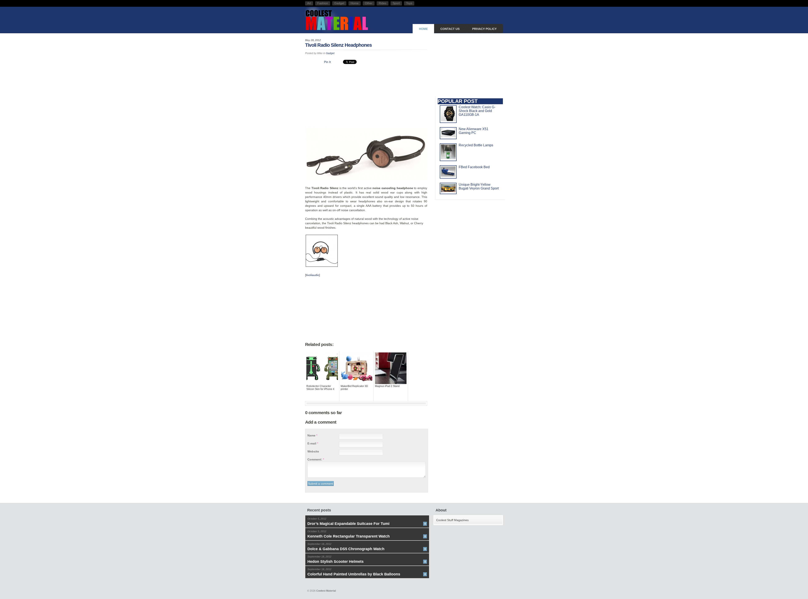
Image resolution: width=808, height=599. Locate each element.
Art (309, 3)
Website (313, 451)
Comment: (315, 459)
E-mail (312, 443)
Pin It (327, 62)
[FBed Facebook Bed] (448, 175)
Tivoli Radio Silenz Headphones (338, 45)
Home (355, 3)
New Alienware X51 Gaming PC (473, 131)
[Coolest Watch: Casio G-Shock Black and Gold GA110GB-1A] (448, 120)
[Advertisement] (366, 96)
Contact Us (450, 29)
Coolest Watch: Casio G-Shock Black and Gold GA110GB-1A (477, 110)
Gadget (339, 3)
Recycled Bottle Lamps (476, 145)
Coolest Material (336, 19)
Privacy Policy (484, 29)
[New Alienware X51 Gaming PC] (448, 136)
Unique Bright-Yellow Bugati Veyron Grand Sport (479, 186)
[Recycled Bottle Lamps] (448, 158)
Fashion (322, 3)
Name (312, 435)
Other (368, 3)
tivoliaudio (312, 275)
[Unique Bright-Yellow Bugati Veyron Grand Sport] (448, 191)
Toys (409, 3)
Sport (396, 3)
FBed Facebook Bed (474, 167)
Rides (382, 3)
